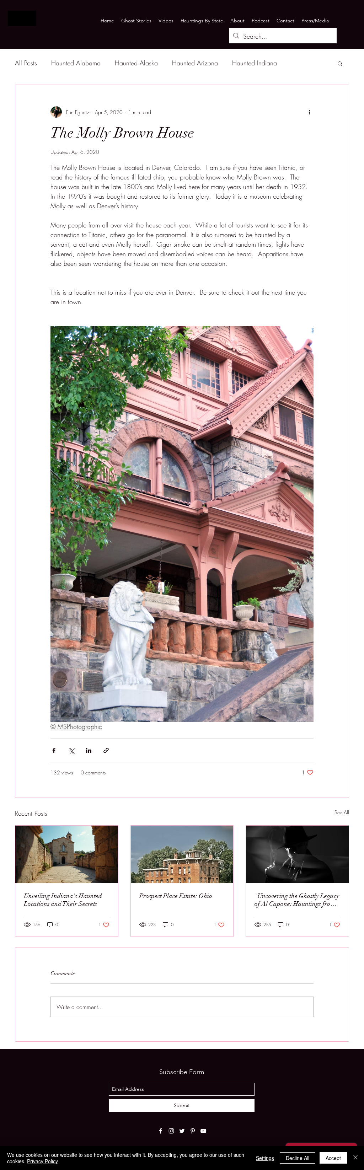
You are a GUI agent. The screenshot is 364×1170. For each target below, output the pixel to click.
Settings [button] (265, 1157)
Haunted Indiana (254, 63)
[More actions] (309, 112)
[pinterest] (192, 1130)
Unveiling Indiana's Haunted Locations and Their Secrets (63, 900)
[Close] (355, 1158)
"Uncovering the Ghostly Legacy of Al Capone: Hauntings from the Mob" (297, 900)
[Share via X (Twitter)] (71, 750)
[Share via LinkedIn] (88, 750)
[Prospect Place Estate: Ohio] (182, 854)
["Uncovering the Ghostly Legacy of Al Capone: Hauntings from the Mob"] (297, 854)
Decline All (297, 1157)
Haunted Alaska (136, 63)
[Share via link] (106, 750)
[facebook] (160, 1130)
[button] (340, 63)
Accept (333, 1157)
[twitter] (182, 1130)
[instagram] (171, 1130)
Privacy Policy (42, 1161)
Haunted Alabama (76, 63)
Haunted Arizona (195, 63)
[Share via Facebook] (53, 750)
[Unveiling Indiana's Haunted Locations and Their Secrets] (66, 854)
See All (341, 812)
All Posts (26, 63)
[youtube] (203, 1130)
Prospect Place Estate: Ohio (175, 896)
